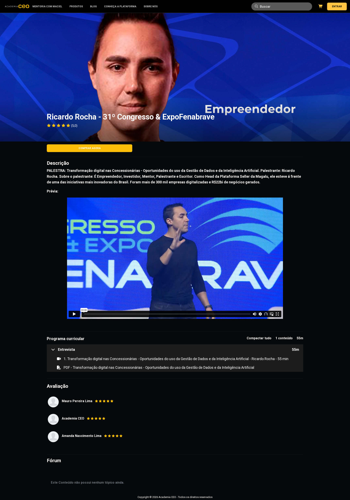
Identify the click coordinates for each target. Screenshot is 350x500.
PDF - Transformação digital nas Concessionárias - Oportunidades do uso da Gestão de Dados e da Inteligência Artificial (158, 367)
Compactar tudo (259, 338)
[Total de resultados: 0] (281, 6)
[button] (63, 349)
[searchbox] (281, 6)
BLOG (93, 6)
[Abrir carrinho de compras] (319, 6)
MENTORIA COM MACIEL (47, 6)
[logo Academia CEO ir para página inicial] (17, 6)
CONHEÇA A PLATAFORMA (120, 6)
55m (295, 349)
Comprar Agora (90, 148)
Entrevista (66, 349)
